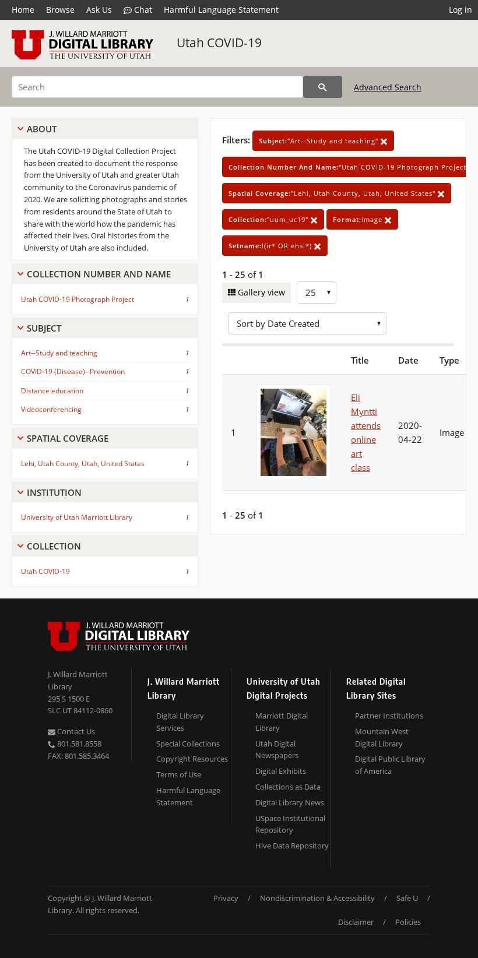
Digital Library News (289, 802)
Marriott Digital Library (281, 721)
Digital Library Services (180, 721)
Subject (44, 328)
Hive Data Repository (292, 845)
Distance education (52, 391)
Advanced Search (387, 87)
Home (23, 9)
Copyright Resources (192, 758)
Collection (54, 546)
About (42, 129)
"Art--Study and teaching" (320, 140)
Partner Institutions (389, 715)
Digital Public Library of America (390, 764)
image (359, 219)
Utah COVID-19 (219, 42)
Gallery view (260, 292)
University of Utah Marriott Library (76, 517)
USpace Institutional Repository (290, 824)
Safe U (407, 898)
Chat (142, 9)
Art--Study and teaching (59, 353)
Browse (60, 9)
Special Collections (188, 743)
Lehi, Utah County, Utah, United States (83, 464)
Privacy (225, 898)
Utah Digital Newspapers (276, 749)
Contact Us (75, 731)
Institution (54, 492)
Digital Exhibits (280, 771)
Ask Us (99, 9)
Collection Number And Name (99, 274)
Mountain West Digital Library (382, 737)
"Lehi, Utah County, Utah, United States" (333, 193)
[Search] (322, 87)
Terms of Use (178, 774)
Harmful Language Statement (221, 9)
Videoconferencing (51, 409)
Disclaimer (356, 922)
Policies (408, 922)
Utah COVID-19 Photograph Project (77, 299)
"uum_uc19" (270, 219)
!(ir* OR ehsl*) (271, 245)
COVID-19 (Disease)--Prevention (73, 371)
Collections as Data (288, 786)
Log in (460, 9)
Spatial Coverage (67, 438)
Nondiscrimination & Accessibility (317, 898)
